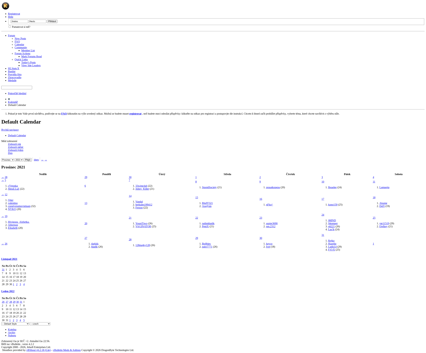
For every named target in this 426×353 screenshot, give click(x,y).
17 (322, 199)
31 (322, 235)
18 (374, 197)
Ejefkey (383, 226)
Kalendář (13, 102)
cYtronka (13, 185)
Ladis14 (332, 246)
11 (374, 181)
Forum (11, 35)
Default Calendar (17, 135)
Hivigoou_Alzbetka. (18, 221)
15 (196, 197)
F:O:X (331, 249)
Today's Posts (28, 62)
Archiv (11, 332)
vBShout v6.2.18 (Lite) (38, 350)
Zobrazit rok (14, 144)
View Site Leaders (31, 65)
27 (86, 238)
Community (21, 47)
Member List (28, 50)
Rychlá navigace (10, 129)
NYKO (12, 209)
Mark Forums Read (31, 56)
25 (374, 217)
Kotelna (12, 329)
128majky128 (142, 245)
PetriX (205, 226)
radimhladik (208, 223)
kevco (269, 243)
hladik (94, 246)
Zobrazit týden (15, 150)
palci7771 (207, 246)
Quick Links (21, 59)
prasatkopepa (273, 187)
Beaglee (332, 187)
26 (6, 243)
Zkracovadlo (14, 77)
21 (130, 217)
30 (130, 177)
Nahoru (12, 335)
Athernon (13, 224)
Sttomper (333, 223)
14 (130, 196)
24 (322, 214)
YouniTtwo (141, 223)
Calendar (19, 44)
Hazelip (332, 243)
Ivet (268, 246)
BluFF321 (207, 203)
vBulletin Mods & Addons (67, 350)
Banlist (11, 71)
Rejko (331, 240)
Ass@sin (207, 206)
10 (322, 181)
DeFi (382, 206)
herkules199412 (143, 204)
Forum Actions (22, 53)
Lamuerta (384, 187)
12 (6, 194)
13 (86, 203)
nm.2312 (270, 226)
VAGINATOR (143, 226)
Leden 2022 (7, 291)
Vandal (139, 201)
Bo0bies (206, 243)
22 (196, 217)
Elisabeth (13, 227)
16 (260, 199)
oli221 (331, 226)
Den (10, 153)
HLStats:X (13, 68)
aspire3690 (272, 223)
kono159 (332, 204)
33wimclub (141, 185)
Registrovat (14, 13)
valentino (13, 203)
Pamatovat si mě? (20, 26)
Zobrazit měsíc (15, 147)
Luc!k (331, 229)
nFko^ (269, 204)
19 (6, 216)
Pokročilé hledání (17, 93)
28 (6, 177)
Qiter (10, 200)
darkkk (95, 243)
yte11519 (384, 223)
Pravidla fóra (14, 74)
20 (86, 223)
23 (260, 217)
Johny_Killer (142, 188)
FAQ (17, 41)
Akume (383, 203)
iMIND (332, 220)
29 (86, 177)
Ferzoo (139, 207)
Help (10, 16)
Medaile (12, 80)
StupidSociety (209, 187)
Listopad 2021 (9, 259)
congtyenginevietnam (19, 206)
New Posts (20, 38)
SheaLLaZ (13, 188)
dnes (36, 159)
